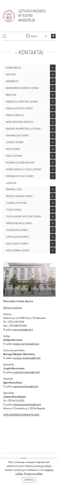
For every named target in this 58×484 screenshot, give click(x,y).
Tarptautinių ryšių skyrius (19, 223)
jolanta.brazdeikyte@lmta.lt (27, 404)
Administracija (13, 67)
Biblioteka (11, 94)
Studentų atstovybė (16, 203)
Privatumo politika (33, 473)
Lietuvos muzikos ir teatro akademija (32, 15)
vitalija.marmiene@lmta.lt (26, 343)
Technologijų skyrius (17, 230)
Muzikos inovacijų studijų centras (23, 169)
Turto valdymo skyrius (17, 236)
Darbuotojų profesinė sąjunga (22, 101)
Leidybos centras (15, 142)
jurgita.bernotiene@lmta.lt (26, 372)
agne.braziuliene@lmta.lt (25, 386)
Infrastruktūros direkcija (19, 122)
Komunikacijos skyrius (17, 135)
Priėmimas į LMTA (14, 189)
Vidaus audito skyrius (17, 243)
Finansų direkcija (15, 115)
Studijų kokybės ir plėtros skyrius (23, 216)
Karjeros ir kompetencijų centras (23, 128)
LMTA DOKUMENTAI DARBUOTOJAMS (21, 414)
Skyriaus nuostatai (12, 307)
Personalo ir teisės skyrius (20, 176)
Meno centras (13, 149)
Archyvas (11, 74)
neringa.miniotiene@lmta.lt (27, 358)
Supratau (29, 479)
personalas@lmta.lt (23, 329)
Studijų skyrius (14, 209)
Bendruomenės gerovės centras (22, 88)
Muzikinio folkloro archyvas (20, 162)
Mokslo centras (14, 155)
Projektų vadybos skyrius (19, 196)
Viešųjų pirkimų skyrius (17, 250)
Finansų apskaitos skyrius (19, 108)
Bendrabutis (12, 81)
